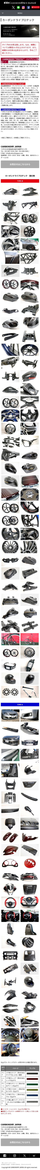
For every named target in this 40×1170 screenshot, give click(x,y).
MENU (20, 13)
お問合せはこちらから (20, 164)
